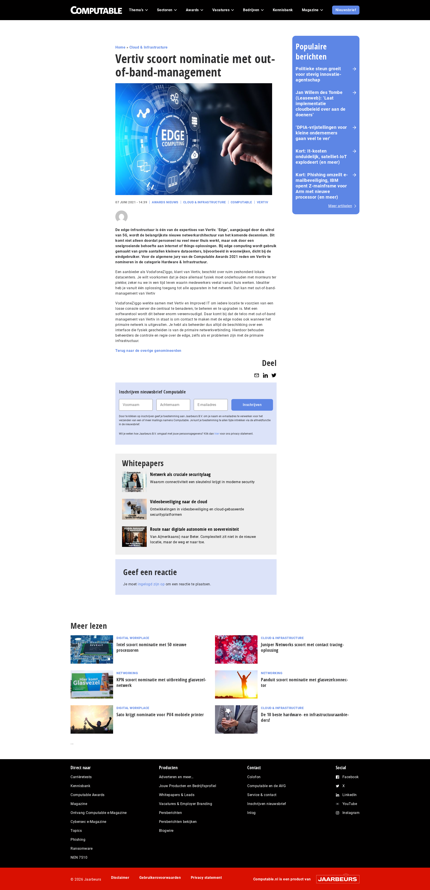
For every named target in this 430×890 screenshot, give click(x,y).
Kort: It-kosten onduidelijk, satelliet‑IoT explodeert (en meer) (321, 156)
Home (120, 47)
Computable (241, 202)
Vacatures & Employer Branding (185, 804)
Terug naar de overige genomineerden (148, 350)
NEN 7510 (79, 857)
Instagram (351, 813)
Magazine (79, 804)
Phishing (78, 839)
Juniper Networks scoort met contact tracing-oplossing (302, 647)
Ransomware (81, 848)
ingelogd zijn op (151, 584)
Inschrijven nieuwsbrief (266, 804)
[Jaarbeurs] (335, 879)
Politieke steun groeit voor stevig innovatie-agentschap (318, 74)
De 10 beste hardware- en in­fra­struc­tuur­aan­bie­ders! (305, 717)
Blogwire (166, 830)
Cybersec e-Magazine (88, 822)
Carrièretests (81, 777)
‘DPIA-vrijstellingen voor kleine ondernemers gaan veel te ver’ (321, 133)
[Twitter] (274, 375)
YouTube (349, 804)
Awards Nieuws (165, 202)
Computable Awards (88, 795)
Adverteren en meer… (176, 777)
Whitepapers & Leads (177, 795)
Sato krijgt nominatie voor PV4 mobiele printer (160, 715)
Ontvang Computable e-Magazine (99, 813)
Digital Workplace (132, 638)
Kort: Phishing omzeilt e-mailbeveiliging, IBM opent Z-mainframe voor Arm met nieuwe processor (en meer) (322, 186)
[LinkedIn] (265, 375)
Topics (76, 830)
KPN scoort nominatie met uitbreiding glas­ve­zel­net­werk (161, 682)
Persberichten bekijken (178, 822)
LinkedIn (349, 795)
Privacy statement (206, 877)
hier (217, 433)
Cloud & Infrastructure (148, 47)
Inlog (251, 813)
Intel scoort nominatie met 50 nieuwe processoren (151, 647)
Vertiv (262, 202)
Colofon (254, 777)
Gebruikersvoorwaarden (160, 877)
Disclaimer (120, 877)
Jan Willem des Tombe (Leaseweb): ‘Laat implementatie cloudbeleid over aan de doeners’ (321, 103)
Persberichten (170, 813)
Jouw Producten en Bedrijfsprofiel (187, 786)
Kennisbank (80, 786)
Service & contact (262, 795)
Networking (127, 673)
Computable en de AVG (266, 786)
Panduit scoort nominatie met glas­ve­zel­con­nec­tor (304, 682)
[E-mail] (256, 375)
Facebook (350, 777)
